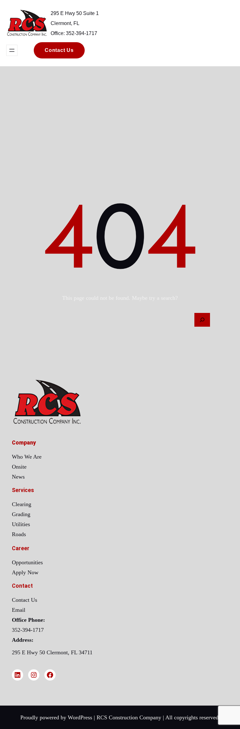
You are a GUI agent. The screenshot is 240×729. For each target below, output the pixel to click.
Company (24, 443)
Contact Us (24, 600)
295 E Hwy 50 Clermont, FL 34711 (52, 652)
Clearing (21, 504)
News (18, 477)
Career (20, 548)
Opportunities (27, 562)
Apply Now (25, 572)
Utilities (21, 524)
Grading (21, 514)
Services (23, 490)
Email (18, 610)
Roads (19, 534)
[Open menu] (12, 50)
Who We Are (27, 457)
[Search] (202, 320)
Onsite (19, 467)
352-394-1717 (28, 630)
